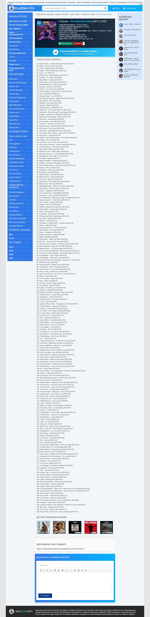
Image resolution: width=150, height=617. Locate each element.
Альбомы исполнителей (55, 2)
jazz (87, 39)
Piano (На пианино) (17, 222)
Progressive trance (16, 166)
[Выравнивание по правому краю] (62, 570)
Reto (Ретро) (14, 49)
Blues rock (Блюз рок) (17, 83)
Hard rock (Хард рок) (17, 98)
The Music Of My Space (132, 29)
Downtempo (14, 207)
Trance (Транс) (15, 177)
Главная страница (15, 2)
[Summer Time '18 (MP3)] (75, 521)
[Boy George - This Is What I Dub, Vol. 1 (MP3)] (91, 521)
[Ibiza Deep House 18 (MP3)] (106, 521)
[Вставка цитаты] (78, 570)
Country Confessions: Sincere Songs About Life (131, 42)
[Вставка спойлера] (86, 570)
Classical (12, 200)
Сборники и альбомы (45, 14)
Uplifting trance (15, 181)
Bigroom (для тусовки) (18, 136)
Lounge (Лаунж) (15, 215)
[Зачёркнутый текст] (51, 570)
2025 (71, 39)
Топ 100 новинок (135, 2)
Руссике (112, 2)
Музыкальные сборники (34, 2)
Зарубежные (122, 2)
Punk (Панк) (14, 116)
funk (79, 39)
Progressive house (16, 162)
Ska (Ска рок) (14, 124)
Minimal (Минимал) (16, 159)
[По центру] (59, 570)
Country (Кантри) (16, 90)
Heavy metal (14, 101)
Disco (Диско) (14, 144)
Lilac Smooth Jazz (130, 35)
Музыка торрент (62, 14)
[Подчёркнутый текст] (47, 570)
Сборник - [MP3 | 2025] (82, 21)
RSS (141, 4)
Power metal (14, 112)
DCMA (9, 4)
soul (83, 39)
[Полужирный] (40, 570)
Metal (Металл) (15, 105)
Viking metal (14, 127)
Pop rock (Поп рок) (16, 109)
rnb (91, 39)
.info (24, 611)
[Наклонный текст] (44, 570)
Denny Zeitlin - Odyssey (132, 24)
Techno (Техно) (15, 174)
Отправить (45, 596)
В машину (71, 2)
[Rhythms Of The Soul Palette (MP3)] (59, 521)
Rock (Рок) (13, 46)
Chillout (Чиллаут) (16, 203)
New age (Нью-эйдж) (17, 218)
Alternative (13, 79)
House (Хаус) (14, 155)
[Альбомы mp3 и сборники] (22, 8)
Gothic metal (14, 94)
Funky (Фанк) (14, 151)
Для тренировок (84, 2)
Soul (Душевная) (16, 226)
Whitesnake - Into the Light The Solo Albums (132, 59)
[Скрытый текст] (75, 570)
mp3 (75, 39)
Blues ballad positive (131, 64)
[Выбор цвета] (71, 570)
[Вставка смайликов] (66, 570)
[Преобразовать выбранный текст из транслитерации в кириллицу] (82, 570)
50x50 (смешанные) (99, 2)
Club (11, 140)
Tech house (13, 170)
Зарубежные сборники (68, 33)
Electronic (13, 147)
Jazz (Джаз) (13, 211)
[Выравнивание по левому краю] (55, 570)
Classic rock (14, 86)
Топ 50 (11, 57)
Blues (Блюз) (14, 196)
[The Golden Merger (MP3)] (43, 521)
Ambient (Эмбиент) (16, 192)
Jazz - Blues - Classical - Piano (82, 14)
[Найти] (105, 8)
